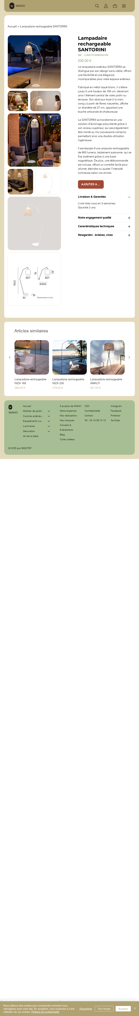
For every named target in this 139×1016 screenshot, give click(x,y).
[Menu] (123, 6)
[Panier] (114, 6)
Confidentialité (92, 410)
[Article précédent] (10, 357)
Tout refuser (104, 1008)
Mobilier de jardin (32, 410)
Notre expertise (68, 410)
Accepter (123, 1008)
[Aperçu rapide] (32, 357)
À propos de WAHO (70, 406)
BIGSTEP (27, 448)
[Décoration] (49, 431)
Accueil (27, 406)
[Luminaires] (49, 426)
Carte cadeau (67, 439)
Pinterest (115, 415)
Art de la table (30, 436)
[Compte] (106, 6)
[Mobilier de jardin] (49, 411)
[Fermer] (135, 1008)
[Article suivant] (129, 357)
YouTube (115, 420)
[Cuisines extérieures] (49, 416)
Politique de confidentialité (45, 1011)
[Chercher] (97, 6)
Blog (62, 434)
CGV (87, 406)
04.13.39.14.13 (98, 420)
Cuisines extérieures (34, 416)
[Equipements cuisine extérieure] (49, 421)
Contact (89, 415)
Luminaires (29, 426)
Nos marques (67, 420)
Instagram (116, 406)
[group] (70, 365)
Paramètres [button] (86, 1008)
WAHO (20, 5)
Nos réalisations (68, 415)
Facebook (116, 410)
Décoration (29, 431)
